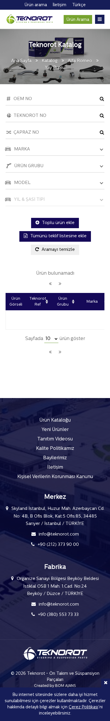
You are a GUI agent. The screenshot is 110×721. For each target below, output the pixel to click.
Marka (92, 302)
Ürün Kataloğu (55, 420)
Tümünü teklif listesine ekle (58, 236)
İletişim (55, 467)
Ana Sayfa (21, 61)
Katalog (49, 61)
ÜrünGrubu (63, 301)
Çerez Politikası (83, 707)
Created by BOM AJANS (55, 686)
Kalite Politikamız (55, 448)
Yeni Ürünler (55, 429)
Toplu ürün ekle (58, 223)
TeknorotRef (37, 301)
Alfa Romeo (80, 61)
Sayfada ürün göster (55, 339)
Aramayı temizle (57, 250)
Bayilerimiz (55, 458)
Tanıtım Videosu (55, 439)
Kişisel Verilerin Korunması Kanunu (55, 477)
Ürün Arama (78, 20)
